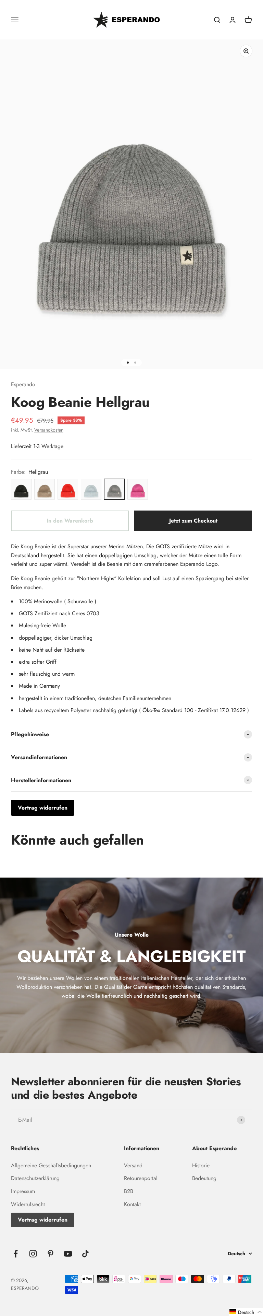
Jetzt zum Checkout (193, 521)
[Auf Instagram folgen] (33, 1253)
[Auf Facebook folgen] (15, 1253)
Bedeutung (204, 1178)
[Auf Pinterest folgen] (50, 1253)
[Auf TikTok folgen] (85, 1253)
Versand (133, 1165)
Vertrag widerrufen (42, 1220)
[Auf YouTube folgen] (68, 1253)
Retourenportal (141, 1178)
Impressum (23, 1191)
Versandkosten (48, 429)
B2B (128, 1191)
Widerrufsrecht (28, 1204)
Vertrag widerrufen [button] (42, 808)
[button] (246, 1312)
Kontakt (132, 1204)
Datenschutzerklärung (35, 1178)
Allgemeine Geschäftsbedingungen (51, 1165)
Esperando (23, 384)
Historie (201, 1165)
